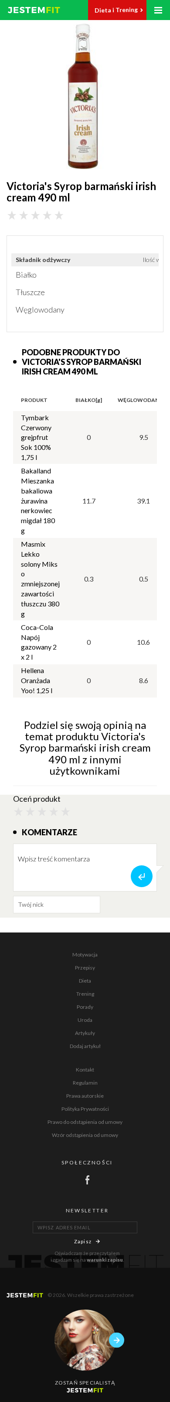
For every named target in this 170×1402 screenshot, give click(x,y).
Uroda (85, 1020)
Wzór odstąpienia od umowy (85, 1135)
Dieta (85, 980)
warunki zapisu (105, 1259)
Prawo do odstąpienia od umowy (85, 1122)
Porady (85, 1007)
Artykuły (85, 1033)
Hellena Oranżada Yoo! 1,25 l (36, 680)
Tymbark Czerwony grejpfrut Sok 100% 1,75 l (36, 437)
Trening (85, 993)
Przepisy (85, 967)
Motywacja (85, 954)
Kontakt (85, 1069)
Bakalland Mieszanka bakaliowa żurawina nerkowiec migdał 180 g (38, 500)
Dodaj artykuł (85, 1046)
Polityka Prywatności (85, 1109)
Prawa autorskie (85, 1095)
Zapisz (83, 1241)
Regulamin (85, 1082)
